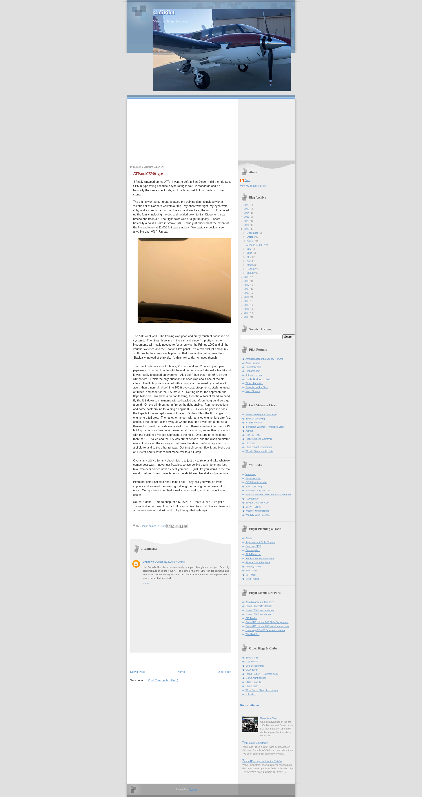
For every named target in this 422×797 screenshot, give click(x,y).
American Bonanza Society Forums (264, 358)
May (249, 257)
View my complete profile (253, 185)
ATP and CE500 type (257, 245)
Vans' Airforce (253, 391)
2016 (247, 289)
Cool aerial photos (255, 665)
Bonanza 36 (252, 657)
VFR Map (251, 574)
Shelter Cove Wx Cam (257, 502)
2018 (247, 281)
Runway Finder (254, 566)
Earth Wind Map (254, 486)
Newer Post (137, 671)
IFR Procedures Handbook (260, 558)
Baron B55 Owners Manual (260, 610)
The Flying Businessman (259, 447)
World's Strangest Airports (259, 451)
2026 (247, 205)
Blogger (193, 789)
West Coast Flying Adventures (262, 690)
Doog (247, 180)
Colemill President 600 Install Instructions (267, 626)
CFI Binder (251, 618)
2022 (247, 221)
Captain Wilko (253, 661)
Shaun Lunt (252, 686)
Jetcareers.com (254, 375)
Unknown (148, 561)
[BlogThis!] (173, 526)
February (252, 269)
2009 (247, 317)
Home (181, 671)
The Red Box (253, 634)
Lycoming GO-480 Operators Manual (265, 630)
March (250, 265)
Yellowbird (251, 694)
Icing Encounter (254, 422)
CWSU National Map (256, 482)
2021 (247, 225)
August (251, 241)
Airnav (249, 538)
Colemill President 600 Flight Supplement (267, 622)
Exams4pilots (253, 550)
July (249, 249)
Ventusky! (251, 474)
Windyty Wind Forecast (258, 515)
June (250, 253)
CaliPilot (164, 12)
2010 (247, 313)
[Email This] (168, 526)
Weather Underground (257, 510)
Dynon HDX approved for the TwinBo (262, 761)
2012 (247, 305)
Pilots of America (254, 383)
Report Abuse (249, 705)
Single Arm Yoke (268, 718)
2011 (247, 309)
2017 (247, 285)
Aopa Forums (253, 363)
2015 (247, 293)
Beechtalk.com (253, 367)
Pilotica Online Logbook (258, 562)
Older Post (224, 671)
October (251, 236)
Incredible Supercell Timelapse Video (265, 426)
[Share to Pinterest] (185, 526)
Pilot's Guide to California (259, 439)
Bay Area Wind (253, 478)
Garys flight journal (256, 678)
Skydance (251, 443)
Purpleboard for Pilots (257, 387)
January (251, 273)
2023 (247, 216)
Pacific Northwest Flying (258, 379)
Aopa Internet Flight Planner (260, 542)
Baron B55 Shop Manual (258, 614)
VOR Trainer (252, 578)
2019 (247, 277)
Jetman (249, 430)
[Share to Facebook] (181, 526)
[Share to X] (177, 526)
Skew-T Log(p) (254, 506)
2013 (247, 301)
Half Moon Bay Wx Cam (258, 490)
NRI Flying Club (254, 682)
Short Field (251, 570)
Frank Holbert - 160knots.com (262, 674)
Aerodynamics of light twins (260, 602)
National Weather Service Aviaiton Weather (268, 494)
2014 (247, 297)
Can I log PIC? (253, 546)
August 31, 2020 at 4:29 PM (170, 561)
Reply (146, 583)
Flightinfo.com (253, 371)
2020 (247, 229)
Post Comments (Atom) (163, 680)
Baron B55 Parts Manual (258, 606)
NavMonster (252, 498)
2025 (247, 209)
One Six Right (253, 435)
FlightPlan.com (253, 554)
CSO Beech (252, 669)
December (253, 233)
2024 (247, 213)
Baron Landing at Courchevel (261, 414)
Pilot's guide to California (255, 743)
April (249, 261)
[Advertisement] (211, 129)
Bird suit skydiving (255, 418)
